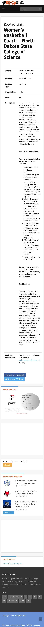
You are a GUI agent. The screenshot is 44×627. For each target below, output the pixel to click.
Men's (6, 465)
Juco (22, 601)
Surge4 (15, 625)
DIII (4, 601)
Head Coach (12, 601)
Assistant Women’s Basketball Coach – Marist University (26, 492)
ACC (4, 597)
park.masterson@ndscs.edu (29, 360)
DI (35, 597)
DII (40, 597)
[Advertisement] (24, 64)
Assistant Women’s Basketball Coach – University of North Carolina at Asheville (26, 504)
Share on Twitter (15, 379)
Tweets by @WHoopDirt (12, 563)
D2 (26, 597)
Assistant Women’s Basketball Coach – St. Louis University (26, 481)
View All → (8, 512)
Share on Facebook (15, 375)
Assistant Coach (15, 597)
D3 (30, 597)
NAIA (28, 601)
